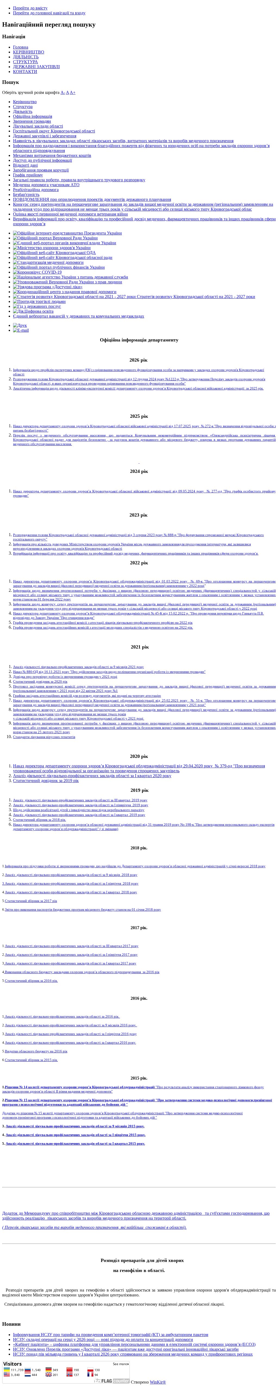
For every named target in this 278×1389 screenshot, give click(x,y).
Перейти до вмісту (30, 8)
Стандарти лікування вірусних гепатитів (44, 737)
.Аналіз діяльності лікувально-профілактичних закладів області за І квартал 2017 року (70, 963)
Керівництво (25, 101)
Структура (23, 106)
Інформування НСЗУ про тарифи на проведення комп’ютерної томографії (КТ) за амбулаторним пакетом (110, 1334)
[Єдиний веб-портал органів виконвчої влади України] (64, 243)
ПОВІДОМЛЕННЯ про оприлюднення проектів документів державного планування (92, 199)
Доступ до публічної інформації (42, 160)
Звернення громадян (32, 121)
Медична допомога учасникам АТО (46, 184)
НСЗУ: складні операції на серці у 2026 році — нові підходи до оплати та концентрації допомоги (103, 1339)
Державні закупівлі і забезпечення (44, 136)
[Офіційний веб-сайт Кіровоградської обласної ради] (62, 257)
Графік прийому (28, 175)
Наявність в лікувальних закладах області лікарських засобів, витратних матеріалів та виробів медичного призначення (123, 140)
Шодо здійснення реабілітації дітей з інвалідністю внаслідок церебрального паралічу (78, 810)
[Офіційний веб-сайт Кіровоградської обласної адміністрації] (54, 252)
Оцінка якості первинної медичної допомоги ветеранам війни (70, 214)
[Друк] (20, 325)
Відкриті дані (25, 165)
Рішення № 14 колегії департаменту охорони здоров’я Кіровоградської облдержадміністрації (80, 1087)
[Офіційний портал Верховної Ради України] (55, 238)
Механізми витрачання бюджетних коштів (52, 155)
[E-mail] (21, 330)
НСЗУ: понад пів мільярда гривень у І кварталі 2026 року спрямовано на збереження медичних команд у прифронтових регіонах (133, 1354)
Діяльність (22, 111)
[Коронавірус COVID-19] (37, 272)
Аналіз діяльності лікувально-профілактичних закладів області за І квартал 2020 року (92, 775)
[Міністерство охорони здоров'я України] (52, 247)
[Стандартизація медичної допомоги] (48, 262)
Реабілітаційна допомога (36, 189)
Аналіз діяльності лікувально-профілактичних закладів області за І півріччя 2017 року (71, 955)
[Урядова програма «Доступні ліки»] (48, 286)
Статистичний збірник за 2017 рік (31, 901)
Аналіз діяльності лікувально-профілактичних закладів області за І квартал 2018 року (71, 892)
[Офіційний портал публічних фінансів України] (59, 267)
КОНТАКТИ (25, 71)
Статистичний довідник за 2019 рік (46, 780)
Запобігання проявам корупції (41, 170)
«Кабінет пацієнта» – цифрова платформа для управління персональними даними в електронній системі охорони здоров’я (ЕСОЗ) (134, 1344)
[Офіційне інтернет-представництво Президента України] (67, 233)
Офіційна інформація (32, 116)
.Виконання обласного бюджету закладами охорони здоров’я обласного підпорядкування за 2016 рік (81, 972)
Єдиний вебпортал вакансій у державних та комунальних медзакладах (78, 316)
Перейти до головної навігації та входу (49, 13)
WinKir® (158, 1382)
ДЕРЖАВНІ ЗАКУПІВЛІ (36, 66)
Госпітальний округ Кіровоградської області (54, 131)
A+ (72, 92)
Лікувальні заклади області (38, 126)
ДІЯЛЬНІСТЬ (26, 57)
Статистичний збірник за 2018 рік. (39, 820)
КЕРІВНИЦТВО (28, 52)
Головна (20, 47)
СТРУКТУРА (25, 61)
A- (63, 92)
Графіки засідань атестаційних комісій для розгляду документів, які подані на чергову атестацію (87, 696)
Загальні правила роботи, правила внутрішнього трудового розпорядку (79, 180)
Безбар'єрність (26, 194)
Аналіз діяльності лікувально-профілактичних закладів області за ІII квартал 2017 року (71, 946)
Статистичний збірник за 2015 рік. (31, 1060)
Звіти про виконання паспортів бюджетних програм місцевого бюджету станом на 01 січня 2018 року (83, 909)
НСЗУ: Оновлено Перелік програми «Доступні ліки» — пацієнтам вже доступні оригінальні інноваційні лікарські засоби (126, 1349)
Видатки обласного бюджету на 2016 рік (36, 1051)
